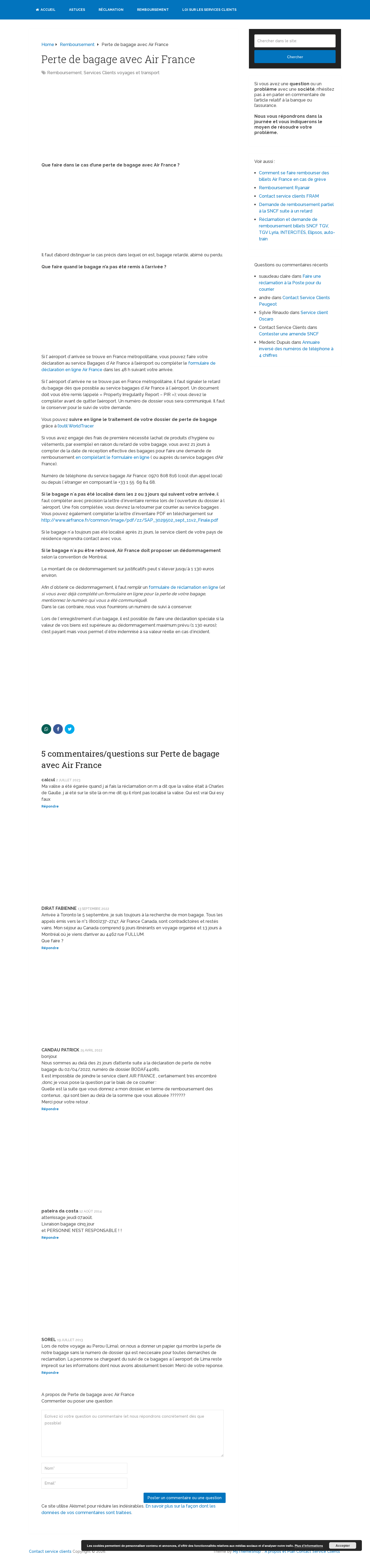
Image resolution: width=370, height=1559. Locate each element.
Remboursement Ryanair (284, 187)
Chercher (295, 57)
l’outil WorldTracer (76, 426)
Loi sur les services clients (209, 10)
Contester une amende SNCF (289, 333)
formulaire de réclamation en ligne (183, 587)
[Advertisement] (86, 119)
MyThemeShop (247, 1551)
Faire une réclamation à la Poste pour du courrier (290, 283)
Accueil (48, 10)
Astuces (77, 10)
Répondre (50, 806)
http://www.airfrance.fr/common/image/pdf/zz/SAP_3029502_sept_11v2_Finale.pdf (129, 520)
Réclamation (111, 10)
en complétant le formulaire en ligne (113, 457)
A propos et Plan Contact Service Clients (302, 1551)
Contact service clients (50, 1551)
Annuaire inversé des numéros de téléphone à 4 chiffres (296, 349)
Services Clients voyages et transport (122, 72)
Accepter (343, 1545)
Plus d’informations (309, 1546)
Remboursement (153, 10)
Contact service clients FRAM (289, 196)
